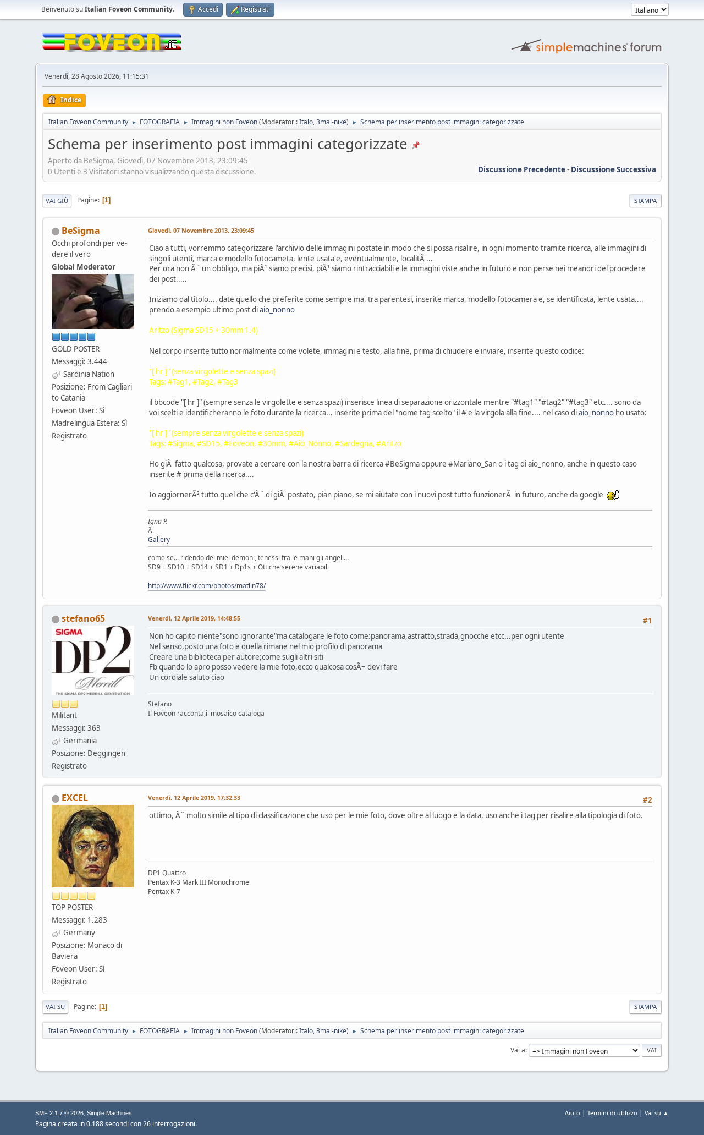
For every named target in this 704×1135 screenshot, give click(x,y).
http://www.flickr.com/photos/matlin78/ (207, 585)
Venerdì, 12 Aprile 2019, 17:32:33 (194, 797)
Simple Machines (109, 1113)
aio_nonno (277, 310)
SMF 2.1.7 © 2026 (59, 1113)
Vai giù (57, 200)
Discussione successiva (613, 169)
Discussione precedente (521, 169)
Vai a (517, 1050)
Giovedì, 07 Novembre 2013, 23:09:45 (201, 230)
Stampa (645, 200)
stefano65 (83, 618)
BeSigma (81, 230)
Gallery (159, 539)
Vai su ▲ (657, 1113)
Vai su (55, 1006)
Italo (306, 122)
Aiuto (572, 1113)
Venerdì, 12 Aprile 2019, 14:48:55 (194, 618)
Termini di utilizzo (612, 1113)
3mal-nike (331, 122)
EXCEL (75, 798)
